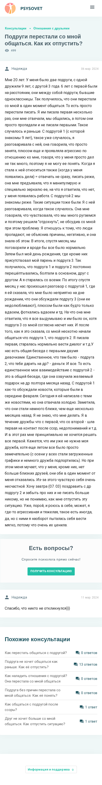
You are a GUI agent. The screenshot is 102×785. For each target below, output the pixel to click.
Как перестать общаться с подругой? (36, 653)
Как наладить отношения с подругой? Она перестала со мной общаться (36, 678)
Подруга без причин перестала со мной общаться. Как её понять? (32, 693)
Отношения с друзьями (51, 28)
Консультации (15, 28)
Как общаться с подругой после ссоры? (31, 707)
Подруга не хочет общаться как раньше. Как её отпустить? (31, 664)
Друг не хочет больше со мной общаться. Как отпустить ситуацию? (35, 721)
